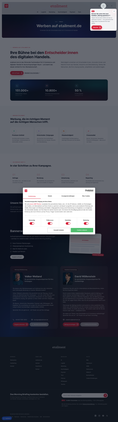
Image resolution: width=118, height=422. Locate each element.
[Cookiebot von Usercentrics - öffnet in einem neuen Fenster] (86, 190)
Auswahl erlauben (59, 230)
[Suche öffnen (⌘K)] (107, 6)
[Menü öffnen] (112, 6)
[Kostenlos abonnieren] (105, 395)
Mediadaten (13, 360)
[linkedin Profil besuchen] (95, 415)
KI (61, 360)
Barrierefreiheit (90, 375)
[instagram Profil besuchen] (99, 415)
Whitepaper (64, 381)
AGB (41, 416)
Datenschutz (89, 369)
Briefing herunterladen (90, 324)
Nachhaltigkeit (65, 369)
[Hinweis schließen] (114, 11)
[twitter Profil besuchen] (107, 415)
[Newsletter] (99, 6)
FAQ (87, 360)
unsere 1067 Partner (35, 204)
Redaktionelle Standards (33, 416)
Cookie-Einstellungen (91, 378)
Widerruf (88, 372)
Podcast (63, 378)
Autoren (38, 363)
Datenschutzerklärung (88, 404)
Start (56, 21)
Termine (63, 384)
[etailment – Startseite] (6, 6)
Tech (62, 375)
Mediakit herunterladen (32, 73)
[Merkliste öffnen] (103, 6)
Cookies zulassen (82, 230)
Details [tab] (50, 196)
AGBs (87, 366)
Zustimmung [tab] (31, 196)
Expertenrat (39, 366)
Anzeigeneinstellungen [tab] (67, 196)
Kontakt (12, 366)
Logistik (63, 363)
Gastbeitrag (13, 363)
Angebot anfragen (17, 257)
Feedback (8, 418)
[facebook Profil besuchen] (103, 415)
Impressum (89, 363)
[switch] (50, 223)
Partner (37, 369)
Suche (11, 416)
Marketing (63, 366)
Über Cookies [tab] (86, 196)
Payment (63, 372)
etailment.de (39, 360)
